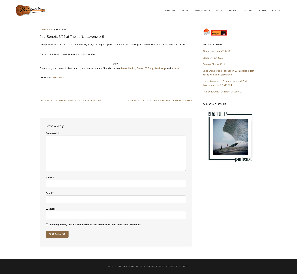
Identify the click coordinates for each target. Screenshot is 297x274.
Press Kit (184, 266)
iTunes (140, 69)
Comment (52, 133)
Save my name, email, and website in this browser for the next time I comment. (95, 225)
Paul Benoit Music (30, 10)
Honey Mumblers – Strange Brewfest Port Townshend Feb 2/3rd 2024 (225, 83)
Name (50, 178)
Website (51, 209)
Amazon (175, 69)
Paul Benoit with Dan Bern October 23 (223, 92)
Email (50, 193)
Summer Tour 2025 (213, 58)
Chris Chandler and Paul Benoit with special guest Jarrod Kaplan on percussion (228, 73)
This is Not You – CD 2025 (216, 52)
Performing (46, 29)
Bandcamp (160, 69)
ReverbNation (128, 69)
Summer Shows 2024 (214, 65)
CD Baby (148, 69)
